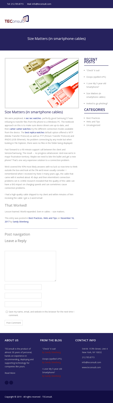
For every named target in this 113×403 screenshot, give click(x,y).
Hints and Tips (50, 218)
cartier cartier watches (20, 128)
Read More (10, 373)
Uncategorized (93, 125)
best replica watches (34, 132)
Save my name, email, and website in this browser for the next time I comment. (41, 313)
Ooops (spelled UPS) (96, 76)
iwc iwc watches (33, 118)
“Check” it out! (93, 70)
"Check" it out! (49, 348)
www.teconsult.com (91, 367)
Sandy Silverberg (20, 221)
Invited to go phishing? (97, 103)
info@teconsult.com (41, 4)
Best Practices (35, 218)
